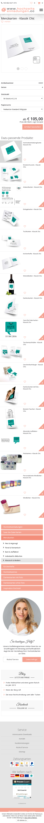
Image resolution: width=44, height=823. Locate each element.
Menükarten (8, 537)
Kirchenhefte (8, 566)
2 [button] (22, 68)
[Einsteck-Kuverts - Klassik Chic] (11, 174)
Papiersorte (6, 105)
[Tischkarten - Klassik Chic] (11, 240)
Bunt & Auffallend (11, 552)
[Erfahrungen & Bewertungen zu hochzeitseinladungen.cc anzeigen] (22, 790)
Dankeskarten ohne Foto (14, 583)
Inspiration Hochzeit (12, 588)
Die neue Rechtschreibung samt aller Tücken (23, 694)
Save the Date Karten (12, 532)
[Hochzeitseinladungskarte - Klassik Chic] (11, 152)
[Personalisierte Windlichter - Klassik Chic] (11, 484)
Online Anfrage (31, 659)
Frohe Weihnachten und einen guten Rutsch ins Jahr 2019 (22, 683)
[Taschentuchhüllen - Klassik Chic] (11, 351)
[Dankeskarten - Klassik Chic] (11, 307)
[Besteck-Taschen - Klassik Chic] (11, 418)
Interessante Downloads (22, 734)
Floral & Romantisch (12, 547)
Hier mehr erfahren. (30, 818)
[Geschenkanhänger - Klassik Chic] (11, 373)
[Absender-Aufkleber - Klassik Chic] (11, 440)
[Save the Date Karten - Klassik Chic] (11, 329)
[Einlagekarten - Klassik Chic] (11, 218)
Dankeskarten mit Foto (13, 577)
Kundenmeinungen (22, 743)
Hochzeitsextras (10, 572)
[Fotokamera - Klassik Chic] (11, 462)
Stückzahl (5, 94)
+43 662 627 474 (9, 3)
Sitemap (22, 752)
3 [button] (26, 68)
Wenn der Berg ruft (13, 690)
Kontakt (22, 739)
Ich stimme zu (22, 820)
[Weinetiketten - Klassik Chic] (11, 285)
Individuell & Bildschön (13, 556)
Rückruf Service (13, 659)
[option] (22, 45)
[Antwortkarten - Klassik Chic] (11, 196)
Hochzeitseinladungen (12, 527)
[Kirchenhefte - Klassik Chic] (11, 262)
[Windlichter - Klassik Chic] (11, 507)
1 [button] (18, 68)
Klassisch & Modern (12, 560)
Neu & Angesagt (11, 543)
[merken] (5, 21)
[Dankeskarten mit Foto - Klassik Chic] (11, 396)
